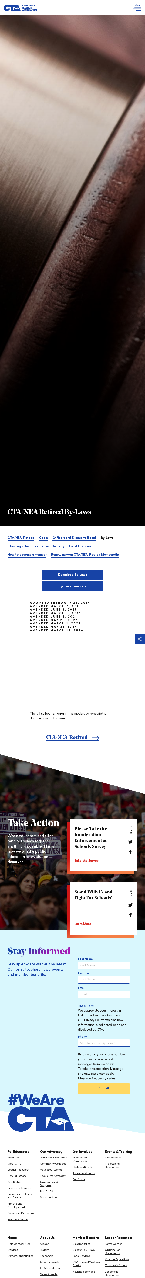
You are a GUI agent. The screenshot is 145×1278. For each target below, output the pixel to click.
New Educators (17, 1176)
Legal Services (81, 1256)
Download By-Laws (72, 574)
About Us (47, 1238)
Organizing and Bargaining (49, 1184)
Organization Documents (112, 1252)
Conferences (113, 1157)
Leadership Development (113, 1273)
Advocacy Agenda (51, 1169)
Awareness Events (83, 1173)
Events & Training (118, 1152)
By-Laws (107, 538)
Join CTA (13, 1157)
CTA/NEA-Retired (21, 538)
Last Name (85, 973)
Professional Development (16, 1206)
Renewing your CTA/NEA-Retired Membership (85, 554)
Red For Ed (46, 1191)
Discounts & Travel (83, 1250)
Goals (43, 538)
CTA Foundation (50, 1268)
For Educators (18, 1152)
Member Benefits (85, 1238)
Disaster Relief (81, 1244)
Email (83, 988)
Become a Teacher (19, 1188)
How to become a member (27, 554)
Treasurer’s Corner (116, 1265)
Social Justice (48, 1197)
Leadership (47, 1256)
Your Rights (14, 1182)
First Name (85, 959)
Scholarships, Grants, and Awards (20, 1196)
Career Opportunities (20, 1256)
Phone (82, 1037)
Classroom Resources (21, 1213)
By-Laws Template (73, 586)
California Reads (82, 1167)
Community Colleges (53, 1163)
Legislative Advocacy (53, 1176)
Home (12, 1238)
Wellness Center (18, 1219)
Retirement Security (49, 546)
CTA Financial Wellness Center (86, 1264)
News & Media (48, 1274)
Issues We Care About (53, 1157)
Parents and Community (79, 1159)
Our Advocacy (51, 1152)
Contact (13, 1250)
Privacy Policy (86, 1006)
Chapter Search (49, 1262)
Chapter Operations (117, 1259)
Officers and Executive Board (74, 538)
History (44, 1250)
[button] (91, 7)
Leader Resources (19, 1169)
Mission (44, 1244)
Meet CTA (14, 1163)
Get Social (78, 1179)
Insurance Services (83, 1271)
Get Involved (82, 1152)
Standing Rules (19, 546)
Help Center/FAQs (19, 1244)
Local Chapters (80, 546)
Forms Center (113, 1244)
